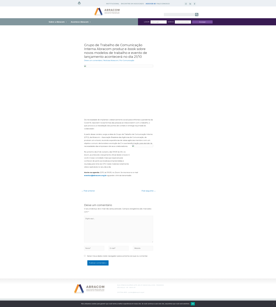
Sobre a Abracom (57, 22)
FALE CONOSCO (163, 4)
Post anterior (88, 191)
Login (146, 22)
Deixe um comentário (93, 60)
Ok (193, 304)
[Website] (143, 249)
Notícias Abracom (111, 60)
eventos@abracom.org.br (95, 175)
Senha (171, 22)
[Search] (196, 14)
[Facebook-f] (194, 3)
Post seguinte (149, 191)
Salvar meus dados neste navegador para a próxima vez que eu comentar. (117, 256)
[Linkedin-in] (190, 3)
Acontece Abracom (80, 22)
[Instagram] (185, 3)
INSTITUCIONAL (112, 4)
